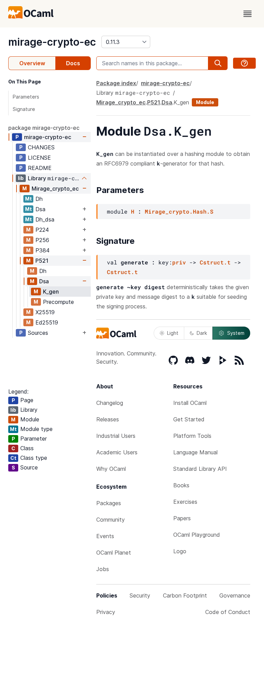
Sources (38, 332)
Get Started (189, 419)
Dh (39, 198)
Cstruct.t (215, 262)
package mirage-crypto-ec (43, 127)
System (235, 333)
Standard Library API (200, 468)
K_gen (51, 291)
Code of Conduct (227, 612)
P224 (42, 229)
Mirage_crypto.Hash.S (179, 211)
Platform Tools (192, 435)
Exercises (185, 501)
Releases (107, 419)
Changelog (109, 402)
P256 (42, 240)
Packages (108, 503)
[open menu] (247, 13)
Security (140, 595)
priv (179, 262)
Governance (234, 595)
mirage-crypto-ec (52, 42)
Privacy (105, 612)
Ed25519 (46, 322)
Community (110, 519)
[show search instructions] (244, 63)
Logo (179, 551)
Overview (32, 63)
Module (205, 102)
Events (105, 536)
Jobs (102, 569)
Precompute (58, 301)
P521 (41, 260)
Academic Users (117, 452)
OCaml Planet (113, 552)
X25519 (45, 312)
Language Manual (195, 452)
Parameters (26, 97)
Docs (73, 63)
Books (181, 485)
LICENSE (39, 157)
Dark (202, 333)
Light (172, 333)
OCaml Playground (196, 534)
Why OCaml (111, 468)
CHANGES (41, 147)
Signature (24, 109)
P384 (42, 250)
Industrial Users (115, 435)
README (40, 167)
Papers (182, 518)
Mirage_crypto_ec (55, 188)
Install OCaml (190, 402)
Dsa (40, 209)
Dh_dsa (44, 219)
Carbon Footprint (185, 595)
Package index (116, 83)
